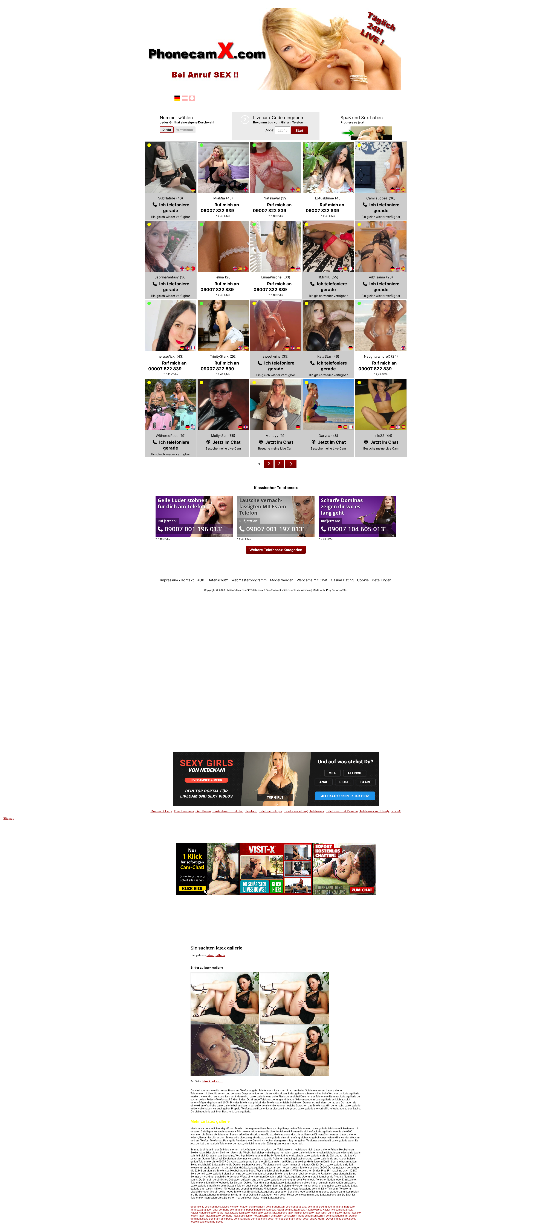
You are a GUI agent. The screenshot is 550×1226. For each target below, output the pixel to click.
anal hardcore (346, 1206)
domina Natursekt (295, 1209)
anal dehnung (221, 1209)
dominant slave (199, 1218)
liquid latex (223, 1212)
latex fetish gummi (325, 1212)
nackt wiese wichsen (227, 1206)
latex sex (356, 1212)
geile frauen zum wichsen (281, 1206)
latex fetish (250, 1212)
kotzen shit (268, 1215)
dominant (331, 1215)
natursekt (259, 1209)
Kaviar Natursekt (200, 1212)
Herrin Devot (325, 1218)
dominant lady (242, 1218)
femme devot (340, 1218)
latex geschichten (243, 1215)
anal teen (206, 1209)
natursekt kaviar (275, 1209)
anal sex (307, 1206)
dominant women (347, 1215)
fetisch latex (197, 1215)
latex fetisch (237, 1212)
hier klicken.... (212, 1081)
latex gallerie (216, 955)
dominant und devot (262, 1218)
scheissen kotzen (315, 1215)
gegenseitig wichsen (203, 1206)
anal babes (247, 1209)
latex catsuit (264, 1212)
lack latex (308, 1212)
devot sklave (310, 1218)
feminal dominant (285, 1218)
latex (213, 1212)
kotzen (258, 1215)
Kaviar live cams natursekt (338, 1209)
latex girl (210, 1215)
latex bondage (223, 1215)
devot (299, 1218)
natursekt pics (314, 1209)
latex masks (343, 1212)
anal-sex (196, 1209)
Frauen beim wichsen (252, 1206)
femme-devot (215, 1221)
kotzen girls (282, 1215)
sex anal (235, 1209)
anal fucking (320, 1206)
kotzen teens (296, 1215)
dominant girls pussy (221, 1218)
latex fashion (295, 1212)
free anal (332, 1206)
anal (298, 1206)
